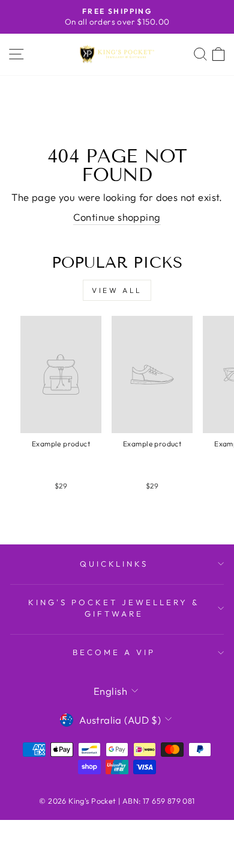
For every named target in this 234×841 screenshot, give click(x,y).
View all (117, 290)
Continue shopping (116, 217)
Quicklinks (114, 563)
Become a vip (114, 652)
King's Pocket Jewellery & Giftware (113, 607)
